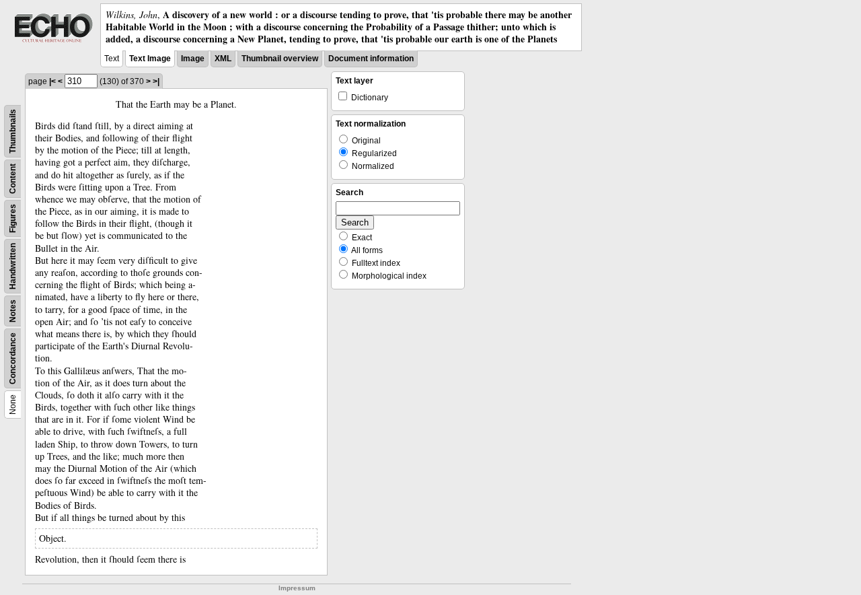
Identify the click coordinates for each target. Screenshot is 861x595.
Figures (12, 218)
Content (12, 179)
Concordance (12, 358)
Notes (12, 311)
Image (192, 58)
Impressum (296, 588)
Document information (371, 58)
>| (156, 81)
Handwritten (12, 266)
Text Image (150, 58)
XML (223, 58)
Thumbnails (12, 131)
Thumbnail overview (279, 58)
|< (52, 81)
